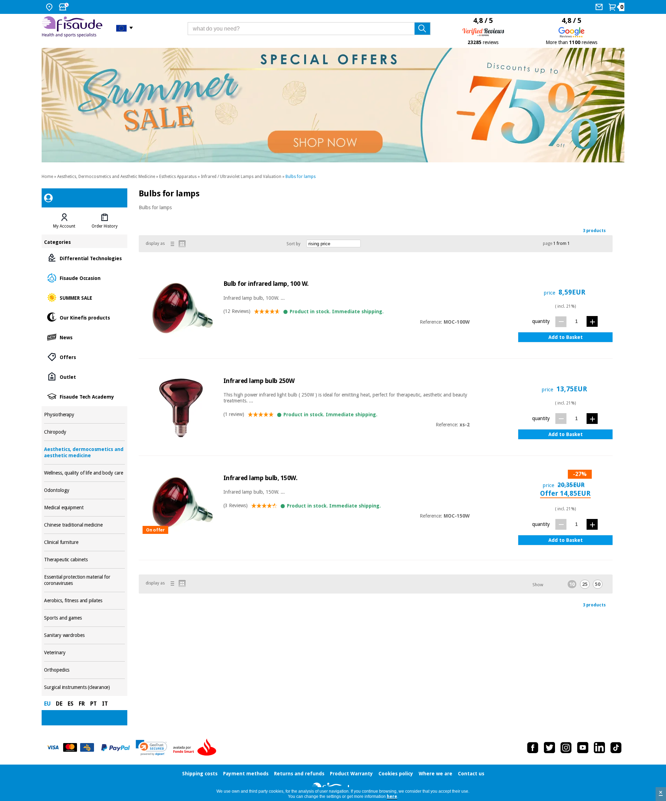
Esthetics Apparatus (178, 176)
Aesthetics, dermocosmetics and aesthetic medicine (84, 452)
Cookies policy (395, 773)
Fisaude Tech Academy (84, 396)
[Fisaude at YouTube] (582, 747)
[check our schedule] (64, 7)
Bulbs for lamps (300, 176)
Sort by (293, 243)
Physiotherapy (84, 414)
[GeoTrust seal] (151, 748)
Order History (105, 226)
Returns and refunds (299, 773)
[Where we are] (50, 7)
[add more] (592, 321)
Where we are (435, 773)
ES (71, 703)
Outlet (84, 376)
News (84, 337)
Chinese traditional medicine (84, 525)
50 (597, 584)
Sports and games (84, 618)
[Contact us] (600, 7)
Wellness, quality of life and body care (84, 473)
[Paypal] (115, 747)
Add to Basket (565, 337)
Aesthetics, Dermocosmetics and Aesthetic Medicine (106, 176)
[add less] (560, 321)
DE (59, 703)
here (392, 796)
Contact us (471, 773)
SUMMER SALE (84, 297)
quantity (541, 321)
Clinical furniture (84, 542)
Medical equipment (84, 507)
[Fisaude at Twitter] (549, 747)
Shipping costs (199, 773)
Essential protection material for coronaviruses (84, 580)
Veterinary (84, 652)
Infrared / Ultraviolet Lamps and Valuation (241, 176)
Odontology (84, 490)
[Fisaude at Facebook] (532, 747)
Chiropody (84, 432)
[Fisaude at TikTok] (616, 747)
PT (93, 703)
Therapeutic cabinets (84, 559)
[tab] (64, 221)
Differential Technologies (84, 258)
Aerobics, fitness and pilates (84, 600)
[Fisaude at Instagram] (566, 747)
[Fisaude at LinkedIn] (599, 747)
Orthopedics (84, 670)
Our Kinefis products (84, 317)
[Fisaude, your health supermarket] (74, 28)
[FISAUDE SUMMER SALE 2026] (333, 105)
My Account (64, 226)
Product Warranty (351, 773)
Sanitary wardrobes (84, 635)
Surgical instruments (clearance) (84, 687)
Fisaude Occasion (84, 278)
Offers (84, 357)
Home (47, 176)
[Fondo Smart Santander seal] (196, 747)
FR (82, 703)
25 (585, 584)
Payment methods (245, 773)
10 (572, 584)
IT (105, 703)
